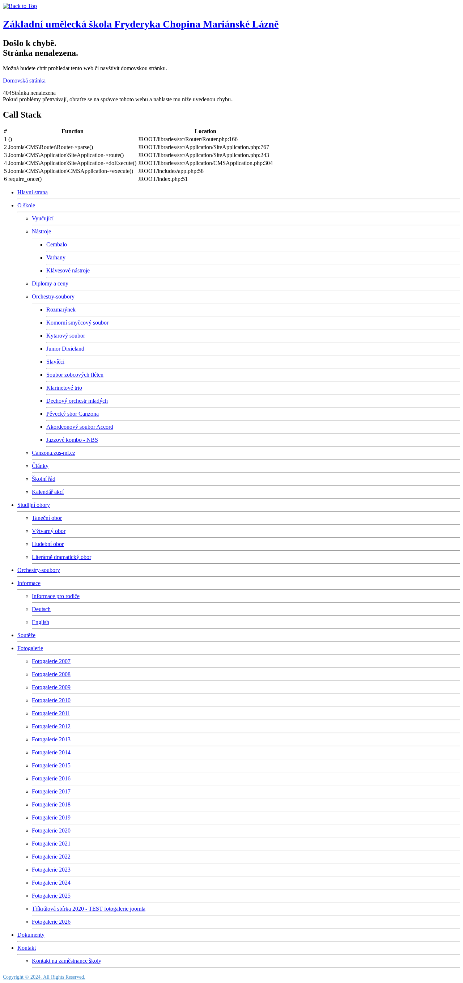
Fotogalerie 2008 (51, 674)
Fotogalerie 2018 (51, 804)
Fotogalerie (30, 648)
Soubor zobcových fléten (74, 375)
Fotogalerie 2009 (51, 687)
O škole (26, 205)
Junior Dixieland (65, 349)
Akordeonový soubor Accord (79, 427)
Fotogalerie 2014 (51, 752)
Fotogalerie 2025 (51, 896)
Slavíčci (55, 362)
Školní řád (43, 479)
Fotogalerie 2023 (51, 870)
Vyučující (43, 218)
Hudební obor (48, 544)
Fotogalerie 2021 (51, 843)
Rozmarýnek (61, 309)
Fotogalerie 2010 (51, 700)
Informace (29, 583)
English (40, 622)
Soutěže (26, 635)
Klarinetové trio (64, 388)
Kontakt (26, 948)
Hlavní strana (32, 192)
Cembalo (56, 244)
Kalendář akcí (48, 492)
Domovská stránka (24, 80)
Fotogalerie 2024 (51, 883)
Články (40, 466)
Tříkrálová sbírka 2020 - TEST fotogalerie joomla (88, 909)
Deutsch (41, 609)
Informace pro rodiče (56, 596)
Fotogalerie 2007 (51, 661)
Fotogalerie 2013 (51, 739)
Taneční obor (47, 518)
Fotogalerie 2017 (51, 791)
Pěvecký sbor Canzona (72, 414)
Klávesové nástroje (68, 270)
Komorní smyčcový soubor (77, 322)
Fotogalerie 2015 (51, 765)
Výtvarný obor (48, 531)
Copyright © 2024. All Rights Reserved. (44, 977)
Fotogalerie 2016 (51, 778)
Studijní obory (33, 505)
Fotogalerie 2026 (51, 922)
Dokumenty (30, 935)
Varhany (55, 257)
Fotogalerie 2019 (51, 817)
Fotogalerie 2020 (51, 830)
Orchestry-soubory (53, 296)
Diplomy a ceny (50, 283)
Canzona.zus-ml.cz (53, 453)
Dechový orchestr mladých (77, 401)
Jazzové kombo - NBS (72, 440)
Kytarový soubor (65, 335)
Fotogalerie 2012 (51, 726)
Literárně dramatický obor (61, 557)
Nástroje (41, 231)
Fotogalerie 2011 (51, 713)
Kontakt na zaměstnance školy (66, 961)
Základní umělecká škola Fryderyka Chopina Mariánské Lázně (141, 24)
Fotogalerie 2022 (51, 856)
